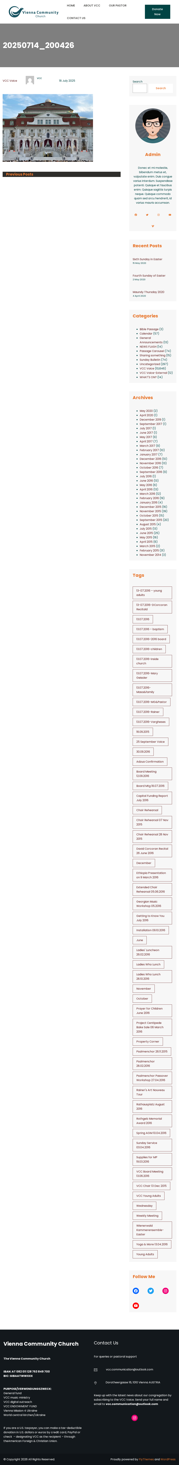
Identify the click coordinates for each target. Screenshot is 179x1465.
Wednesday (144, 1206)
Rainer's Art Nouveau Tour (150, 1092)
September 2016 (151, 472)
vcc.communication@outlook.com (132, 1404)
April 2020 (146, 415)
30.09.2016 (143, 752)
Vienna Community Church (41, 1343)
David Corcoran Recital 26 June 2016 (152, 851)
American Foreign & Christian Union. (33, 1441)
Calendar (146, 334)
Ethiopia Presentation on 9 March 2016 (151, 875)
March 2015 (147, 546)
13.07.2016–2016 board (151, 639)
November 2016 (150, 463)
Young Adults (145, 1254)
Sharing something (152, 355)
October (142, 999)
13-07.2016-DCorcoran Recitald (151, 607)
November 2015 (150, 511)
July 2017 (146, 428)
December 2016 (150, 459)
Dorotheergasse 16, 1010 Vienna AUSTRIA (133, 1382)
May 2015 (146, 537)
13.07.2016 (142, 619)
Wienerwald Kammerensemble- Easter (150, 1230)
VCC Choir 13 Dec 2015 (151, 1186)
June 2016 (146, 481)
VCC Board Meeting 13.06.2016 (149, 1174)
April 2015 (146, 542)
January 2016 (148, 502)
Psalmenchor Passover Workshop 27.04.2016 (152, 1078)
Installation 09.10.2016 (150, 930)
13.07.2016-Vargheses (151, 722)
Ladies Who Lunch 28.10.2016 (148, 976)
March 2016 (147, 494)
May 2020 (146, 411)
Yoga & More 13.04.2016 (152, 1244)
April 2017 (146, 441)
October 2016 (149, 468)
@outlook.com (143, 1369)
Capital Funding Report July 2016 (152, 798)
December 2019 (150, 420)
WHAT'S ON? (148, 377)
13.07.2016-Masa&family (145, 690)
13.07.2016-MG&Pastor (151, 702)
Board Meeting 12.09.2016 (146, 774)
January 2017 (148, 455)
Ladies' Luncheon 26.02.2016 (147, 952)
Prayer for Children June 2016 (149, 1011)
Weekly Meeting (147, 1216)
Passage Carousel (152, 351)
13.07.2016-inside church (147, 661)
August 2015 (148, 524)
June (139, 940)
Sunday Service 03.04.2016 (146, 1145)
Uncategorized (150, 364)
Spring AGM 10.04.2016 (151, 1133)
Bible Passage (149, 329)
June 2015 (146, 533)
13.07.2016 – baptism (150, 629)
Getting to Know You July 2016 (150, 918)
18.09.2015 (142, 732)
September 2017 (151, 424)
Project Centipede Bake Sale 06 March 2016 (149, 1027)
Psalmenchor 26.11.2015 (151, 1051)
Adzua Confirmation (150, 762)
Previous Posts (19, 174)
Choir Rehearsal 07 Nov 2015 (152, 822)
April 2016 (146, 489)
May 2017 (146, 437)
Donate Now (157, 11)
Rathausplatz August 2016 (150, 1106)
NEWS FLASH (148, 347)
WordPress (168, 1459)
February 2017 (149, 450)
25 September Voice (150, 742)
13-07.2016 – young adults (149, 593)
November (143, 989)
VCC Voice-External (153, 373)
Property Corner (147, 1042)
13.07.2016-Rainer (148, 712)
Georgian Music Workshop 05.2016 (148, 904)
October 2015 (149, 516)
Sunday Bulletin (150, 360)
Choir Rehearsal (147, 810)
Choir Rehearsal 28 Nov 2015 (152, 836)
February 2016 (149, 498)
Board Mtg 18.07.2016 (150, 786)
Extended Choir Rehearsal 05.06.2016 (150, 889)
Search (137, 82)
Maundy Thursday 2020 (148, 292)
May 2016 (146, 485)
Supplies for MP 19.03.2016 (146, 1159)
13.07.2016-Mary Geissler (147, 675)
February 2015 (149, 550)
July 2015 (146, 529)
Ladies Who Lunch (148, 964)
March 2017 (147, 446)
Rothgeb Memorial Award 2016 (149, 1121)
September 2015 (151, 520)
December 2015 (150, 507)
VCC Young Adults (148, 1196)
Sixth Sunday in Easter (147, 259)
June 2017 (146, 433)
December (143, 863)
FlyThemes (146, 1459)
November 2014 (150, 555)
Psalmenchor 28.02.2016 (145, 1063)
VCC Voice (10, 81)
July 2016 (146, 476)
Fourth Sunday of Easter (149, 276)
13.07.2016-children (149, 649)
